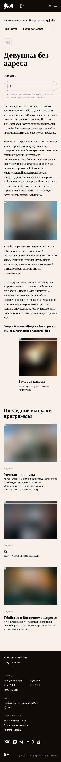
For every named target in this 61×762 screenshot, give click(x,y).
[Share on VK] (7, 42)
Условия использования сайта (15, 721)
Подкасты (10, 28)
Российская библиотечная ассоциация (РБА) (20, 703)
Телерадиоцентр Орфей (13, 681)
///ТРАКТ (8, 708)
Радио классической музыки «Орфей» (29, 20)
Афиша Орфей (9, 685)
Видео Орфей (35, 681)
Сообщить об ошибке (12, 663)
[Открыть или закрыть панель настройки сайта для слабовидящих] (49, 6)
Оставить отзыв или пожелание (15, 658)
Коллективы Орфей (11, 690)
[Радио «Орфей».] (21, 6)
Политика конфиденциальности (16, 725)
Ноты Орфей (35, 685)
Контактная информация (13, 730)
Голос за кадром (33, 28)
